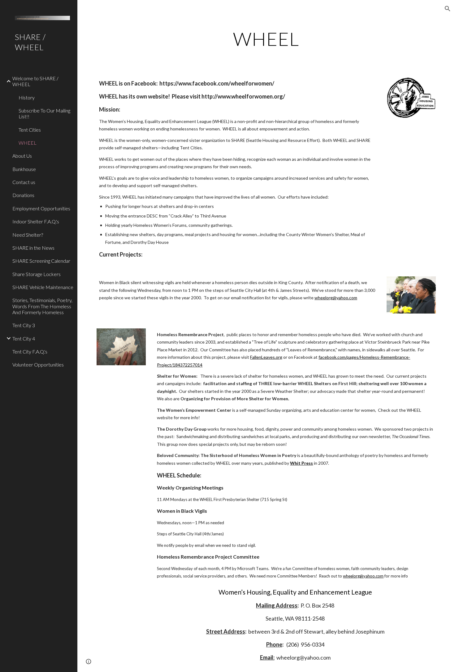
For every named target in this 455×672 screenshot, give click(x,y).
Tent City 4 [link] (23, 338)
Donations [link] (23, 195)
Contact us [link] (23, 182)
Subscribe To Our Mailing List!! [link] (44, 113)
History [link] (27, 97)
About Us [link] (22, 156)
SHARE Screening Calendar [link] (41, 261)
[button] (447, 8)
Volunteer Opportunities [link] (38, 364)
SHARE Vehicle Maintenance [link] (42, 287)
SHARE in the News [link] (33, 248)
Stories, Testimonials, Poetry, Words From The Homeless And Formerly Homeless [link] (42, 306)
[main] (266, 38)
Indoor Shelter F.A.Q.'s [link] (35, 221)
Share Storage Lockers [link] (36, 274)
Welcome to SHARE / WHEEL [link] (35, 81)
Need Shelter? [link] (27, 235)
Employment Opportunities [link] (41, 208)
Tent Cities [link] (30, 130)
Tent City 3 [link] (23, 325)
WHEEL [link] (28, 143)
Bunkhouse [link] (24, 169)
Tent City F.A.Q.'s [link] (29, 351)
